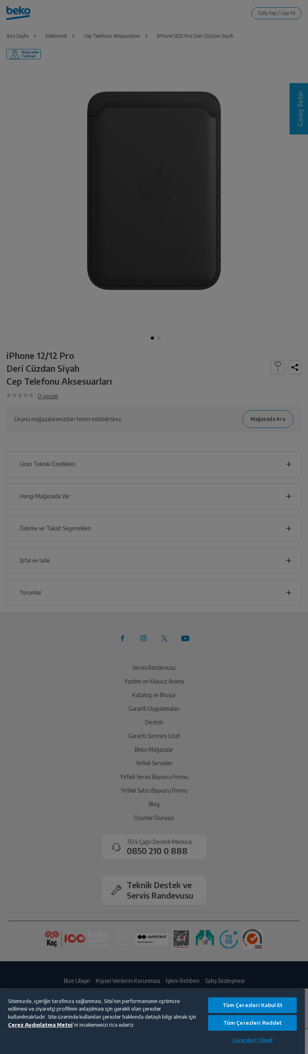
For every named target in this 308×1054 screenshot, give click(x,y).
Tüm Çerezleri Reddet (252, 1022)
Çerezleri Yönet (252, 1040)
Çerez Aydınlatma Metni (40, 1024)
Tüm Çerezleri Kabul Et (253, 1005)
